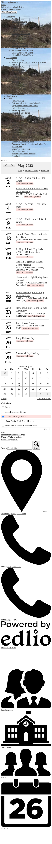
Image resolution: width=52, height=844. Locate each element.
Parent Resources (19, 115)
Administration (18, 60)
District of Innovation (21, 33)
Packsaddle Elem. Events (22, 50)
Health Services (18, 69)
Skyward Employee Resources (25, 132)
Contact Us (16, 29)
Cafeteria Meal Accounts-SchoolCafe (27, 103)
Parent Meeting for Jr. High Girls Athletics (30, 294)
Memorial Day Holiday (28, 353)
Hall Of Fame (17, 31)
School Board (17, 24)
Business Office (18, 67)
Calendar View (44, 398)
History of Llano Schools (22, 38)
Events (7, 407)
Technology (17, 91)
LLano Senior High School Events (19, 421)
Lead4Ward (17, 125)
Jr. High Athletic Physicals (29, 249)
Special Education (19, 86)
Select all (47, 429)
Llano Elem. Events (20, 48)
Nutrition (15, 81)
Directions (16, 26)
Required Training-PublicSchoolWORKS (29, 122)
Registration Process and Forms (25, 105)
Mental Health (18, 79)
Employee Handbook (21, 149)
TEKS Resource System (22, 137)
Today (4, 398)
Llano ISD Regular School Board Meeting (29, 263)
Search (4, 448)
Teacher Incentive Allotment (23, 154)
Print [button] (20, 170)
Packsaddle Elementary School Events (21, 426)
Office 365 (16, 130)
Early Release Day (25, 338)
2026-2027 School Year (22, 36)
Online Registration (20, 108)
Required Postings (19, 21)
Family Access (18, 101)
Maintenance (17, 77)
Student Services (19, 89)
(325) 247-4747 (14, 566)
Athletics (15, 65)
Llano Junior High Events (22, 53)
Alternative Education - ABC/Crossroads (29, 62)
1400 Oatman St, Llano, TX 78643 (24, 512)
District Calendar (19, 43)
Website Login (18, 139)
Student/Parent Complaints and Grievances (30, 118)
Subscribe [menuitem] (45, 170)
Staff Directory (18, 19)
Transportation (18, 93)
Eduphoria (16, 156)
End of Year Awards (26, 323)
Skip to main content (9, 2)
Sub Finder (16, 127)
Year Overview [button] (31, 170)
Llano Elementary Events (15, 412)
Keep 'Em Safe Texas (21, 113)
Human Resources (19, 72)
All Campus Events (20, 45)
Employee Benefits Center (23, 142)
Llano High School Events (23, 55)
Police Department (19, 84)
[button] (10, 17)
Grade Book (17, 134)
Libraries (15, 74)
